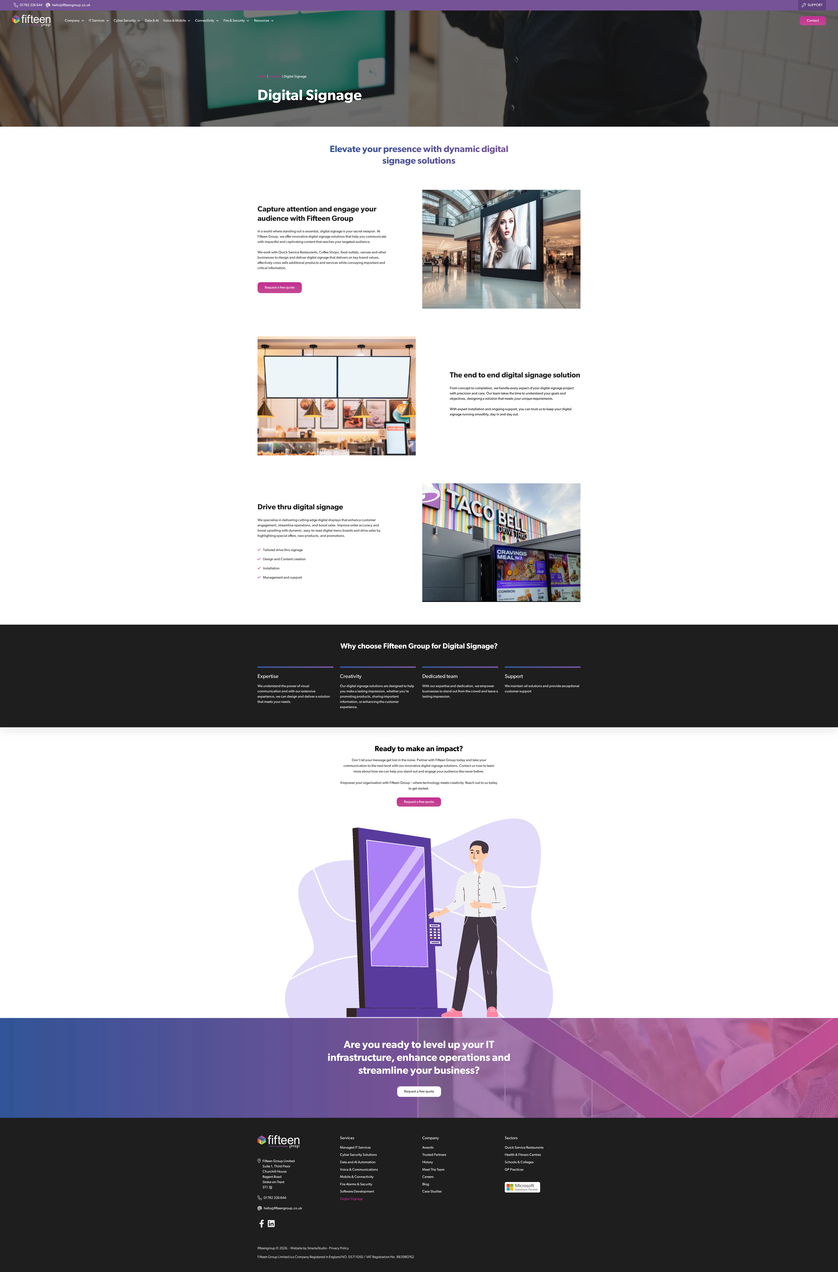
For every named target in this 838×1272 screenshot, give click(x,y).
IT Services (97, 20)
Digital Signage (351, 1199)
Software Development (357, 1191)
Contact (813, 20)
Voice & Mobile (174, 20)
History (427, 1162)
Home (262, 76)
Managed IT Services (355, 1147)
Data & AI (152, 20)
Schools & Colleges (519, 1162)
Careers (428, 1177)
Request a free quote (280, 287)
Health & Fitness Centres (523, 1155)
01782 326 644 (275, 1198)
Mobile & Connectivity (357, 1177)
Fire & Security (234, 20)
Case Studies (432, 1191)
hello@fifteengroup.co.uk (283, 1208)
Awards (428, 1147)
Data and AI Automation (358, 1162)
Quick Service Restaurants (524, 1147)
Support (815, 5)
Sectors (511, 1138)
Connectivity (204, 20)
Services (275, 76)
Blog (425, 1184)
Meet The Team (433, 1170)
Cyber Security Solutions (358, 1155)
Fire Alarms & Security (356, 1184)
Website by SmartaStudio (308, 1248)
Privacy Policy (339, 1248)
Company (72, 20)
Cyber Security (125, 20)
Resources (261, 20)
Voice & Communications (359, 1170)
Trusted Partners (434, 1155)
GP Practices (514, 1170)
